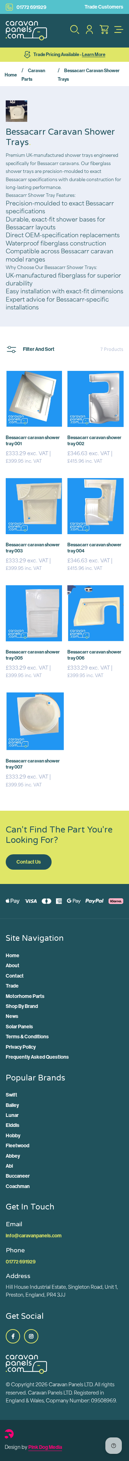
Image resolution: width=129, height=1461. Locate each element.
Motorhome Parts (25, 996)
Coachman (18, 1186)
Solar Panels (19, 1026)
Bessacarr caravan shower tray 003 (33, 547)
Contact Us (28, 862)
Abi (9, 1166)
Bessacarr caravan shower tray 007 (33, 764)
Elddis (12, 1125)
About (12, 965)
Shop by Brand (22, 1006)
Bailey (12, 1105)
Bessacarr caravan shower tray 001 (33, 440)
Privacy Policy (21, 1047)
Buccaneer (18, 1176)
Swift (11, 1095)
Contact (15, 976)
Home (11, 75)
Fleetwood (17, 1145)
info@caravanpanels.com (34, 1235)
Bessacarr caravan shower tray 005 (33, 655)
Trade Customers (104, 7)
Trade (12, 986)
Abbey (13, 1156)
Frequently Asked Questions (37, 1057)
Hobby (13, 1135)
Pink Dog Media (45, 1447)
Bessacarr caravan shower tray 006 (94, 655)
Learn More (93, 54)
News (12, 1016)
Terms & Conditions (27, 1036)
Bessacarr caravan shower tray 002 (94, 440)
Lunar (12, 1115)
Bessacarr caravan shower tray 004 (94, 547)
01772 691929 (31, 7)
